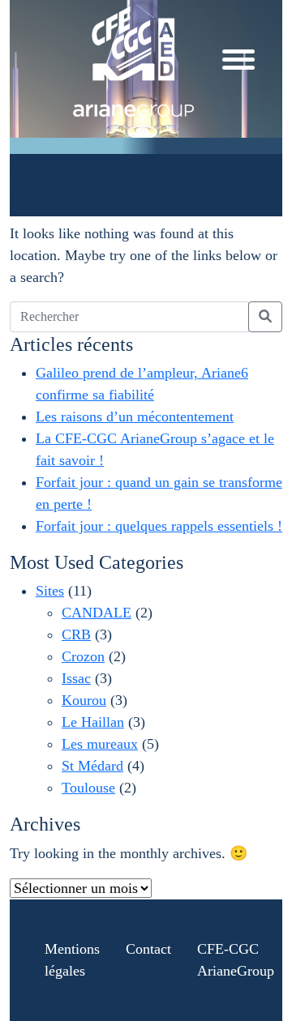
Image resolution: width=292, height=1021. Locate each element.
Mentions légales (72, 960)
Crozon (83, 656)
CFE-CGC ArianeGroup (235, 960)
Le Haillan (93, 722)
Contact (148, 949)
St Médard (92, 766)
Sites (50, 591)
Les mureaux (100, 744)
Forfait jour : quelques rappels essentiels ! (159, 526)
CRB (76, 634)
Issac (76, 678)
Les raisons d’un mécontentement (135, 416)
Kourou (84, 700)
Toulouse (88, 788)
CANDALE (96, 612)
